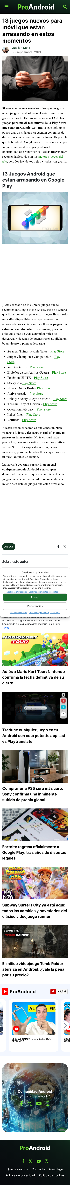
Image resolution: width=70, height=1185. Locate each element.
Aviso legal (55, 612)
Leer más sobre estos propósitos (43, 591)
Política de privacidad (39, 612)
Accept (35, 597)
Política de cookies (18, 612)
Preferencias (35, 606)
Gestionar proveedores (17, 591)
